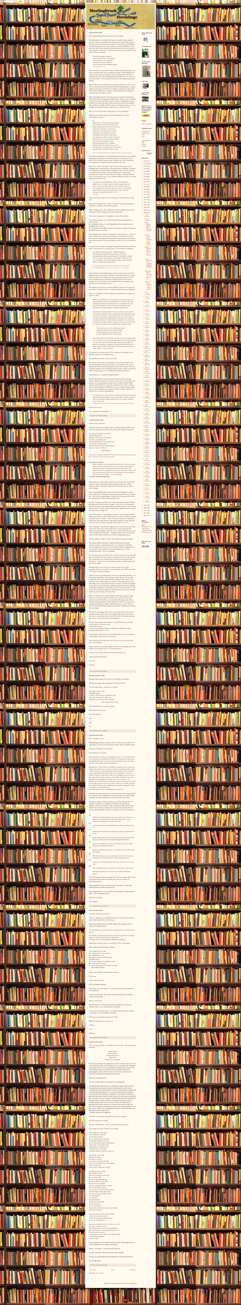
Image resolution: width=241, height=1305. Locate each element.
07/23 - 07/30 (147, 380)
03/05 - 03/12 (147, 463)
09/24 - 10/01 (147, 343)
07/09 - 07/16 (147, 389)
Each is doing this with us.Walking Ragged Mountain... (148, 263)
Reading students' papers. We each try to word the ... (148, 251)
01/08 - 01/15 (147, 497)
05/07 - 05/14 (147, 426)
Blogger (135, 1283)
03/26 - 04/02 (147, 451)
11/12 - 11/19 (147, 314)
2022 (145, 171)
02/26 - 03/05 (147, 468)
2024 (145, 166)
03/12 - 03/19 (147, 459)
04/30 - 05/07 (147, 430)
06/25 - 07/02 (147, 397)
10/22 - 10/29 (147, 326)
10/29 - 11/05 (147, 322)
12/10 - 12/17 (147, 297)
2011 (145, 200)
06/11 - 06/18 (147, 405)
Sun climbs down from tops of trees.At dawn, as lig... (148, 275)
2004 (145, 508)
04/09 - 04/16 (147, 443)
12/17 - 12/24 (147, 293)
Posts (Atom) (99, 1273)
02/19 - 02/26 (147, 472)
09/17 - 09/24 (147, 347)
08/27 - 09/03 (147, 360)
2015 (145, 189)
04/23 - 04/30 (147, 434)
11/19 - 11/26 (147, 310)
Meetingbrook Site (147, 526)
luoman (123, 1283)
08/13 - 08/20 (147, 368)
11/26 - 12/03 (147, 306)
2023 (145, 169)
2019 (145, 179)
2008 (145, 207)
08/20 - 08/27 (147, 364)
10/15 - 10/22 (147, 330)
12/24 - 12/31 (147, 219)
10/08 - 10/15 (147, 335)
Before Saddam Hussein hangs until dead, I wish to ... (148, 227)
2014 (145, 192)
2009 (145, 205)
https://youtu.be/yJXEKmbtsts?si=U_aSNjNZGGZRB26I (118, 267)
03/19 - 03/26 (147, 455)
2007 (145, 210)
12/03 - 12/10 (147, 301)
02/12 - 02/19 (147, 476)
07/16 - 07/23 (147, 384)
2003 (145, 510)
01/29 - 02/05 (147, 484)
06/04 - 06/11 (147, 409)
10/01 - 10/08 (147, 339)
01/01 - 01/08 (147, 501)
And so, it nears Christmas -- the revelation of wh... (148, 285)
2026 (145, 161)
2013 (145, 194)
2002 (145, 513)
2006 (145, 212)
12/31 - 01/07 (147, 215)
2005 (145, 505)
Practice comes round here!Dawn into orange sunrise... (148, 239)
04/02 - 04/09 (147, 447)
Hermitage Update (146, 532)
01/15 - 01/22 (147, 493)
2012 (145, 197)
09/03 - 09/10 (147, 355)
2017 (145, 184)
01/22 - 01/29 (147, 488)
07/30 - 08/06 (147, 376)
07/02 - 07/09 (147, 393)
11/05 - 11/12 (147, 318)
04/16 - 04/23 (147, 439)
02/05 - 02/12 (147, 480)
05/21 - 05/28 (147, 418)
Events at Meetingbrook (146, 529)
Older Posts (132, 1270)
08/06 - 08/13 (147, 372)
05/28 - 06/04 (147, 414)
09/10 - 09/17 (147, 351)
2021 (145, 174)
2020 (145, 176)
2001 (145, 515)
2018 (145, 181)
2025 (145, 163)
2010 (145, 202)
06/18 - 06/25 (147, 401)
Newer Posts (92, 1270)
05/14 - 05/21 (147, 422)
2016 (145, 187)
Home (112, 1270)
